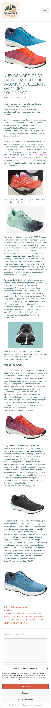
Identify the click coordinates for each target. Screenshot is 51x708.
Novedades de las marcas (17, 607)
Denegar (25, 693)
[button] (47, 668)
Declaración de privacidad (32, 705)
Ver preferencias (25, 699)
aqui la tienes (27, 680)
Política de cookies (15, 705)
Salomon (10, 610)
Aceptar (25, 686)
